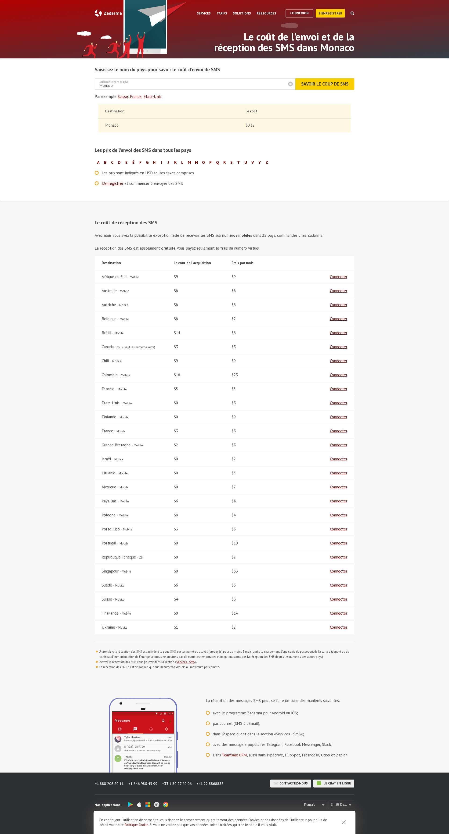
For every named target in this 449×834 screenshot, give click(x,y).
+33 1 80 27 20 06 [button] (177, 783)
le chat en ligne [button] (336, 783)
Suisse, (123, 96)
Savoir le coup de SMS (324, 84)
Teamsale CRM (234, 755)
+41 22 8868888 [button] (210, 783)
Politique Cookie (136, 825)
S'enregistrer (330, 13)
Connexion (299, 13)
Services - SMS (185, 662)
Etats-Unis (152, 96)
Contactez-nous (293, 783)
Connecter (338, 276)
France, (136, 96)
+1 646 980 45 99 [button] (142, 783)
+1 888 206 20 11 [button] (109, 783)
